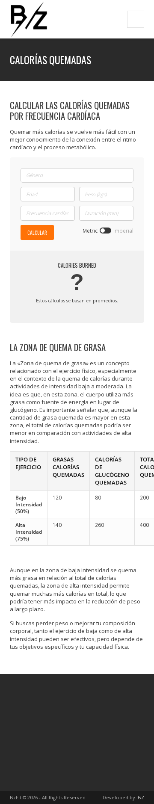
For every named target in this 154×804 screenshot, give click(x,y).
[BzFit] (29, 19)
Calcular (37, 232)
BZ (141, 797)
